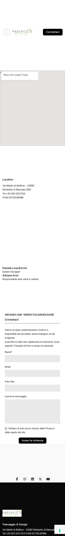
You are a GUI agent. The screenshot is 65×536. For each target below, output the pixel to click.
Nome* (8, 352)
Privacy (49, 428)
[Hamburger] (6, 32)
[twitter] (40, 479)
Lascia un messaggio (16, 396)
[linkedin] (32, 479)
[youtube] (48, 479)
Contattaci (52, 32)
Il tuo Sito (9, 381)
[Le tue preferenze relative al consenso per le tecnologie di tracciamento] (60, 531)
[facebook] (17, 479)
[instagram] (24, 479)
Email (7, 367)
